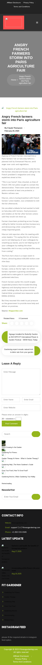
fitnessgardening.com (16, 523)
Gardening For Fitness (9, 452)
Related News (9, 318)
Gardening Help (9, 601)
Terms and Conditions (22, 7)
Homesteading (7, 483)
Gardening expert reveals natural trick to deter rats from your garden (18, 350)
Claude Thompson (14, 128)
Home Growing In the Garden (12, 447)
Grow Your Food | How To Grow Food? (15, 470)
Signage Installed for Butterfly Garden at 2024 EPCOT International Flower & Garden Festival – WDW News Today (23, 337)
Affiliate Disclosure (14, 3)
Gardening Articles (10, 611)
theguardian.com (16, 311)
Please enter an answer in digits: (15, 415)
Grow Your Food (9, 606)
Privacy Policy (28, 3)
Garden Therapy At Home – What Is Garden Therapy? (20, 458)
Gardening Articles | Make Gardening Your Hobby (18, 477)
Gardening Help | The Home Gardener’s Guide (17, 464)
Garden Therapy (9, 597)
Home (13, 80)
